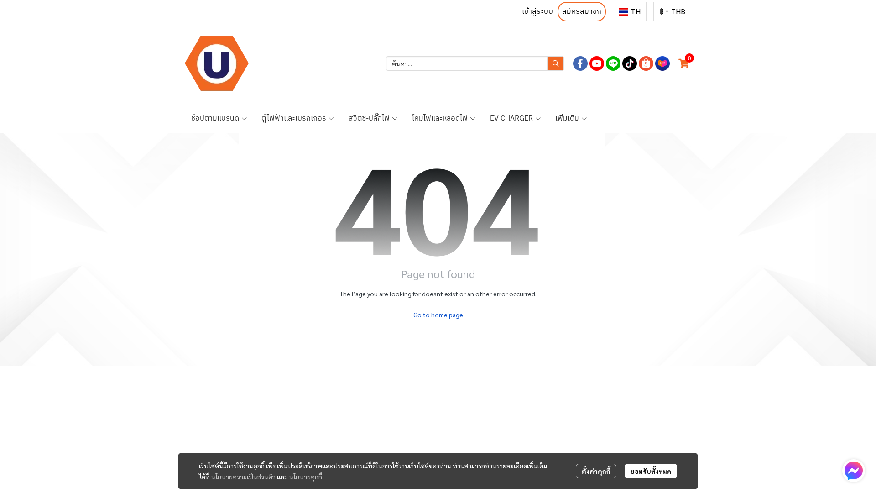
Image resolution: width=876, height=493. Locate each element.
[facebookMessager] (854, 471)
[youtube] (596, 63)
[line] (613, 63)
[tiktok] (629, 63)
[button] (630, 11)
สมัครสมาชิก (581, 11)
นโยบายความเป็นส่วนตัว (243, 476)
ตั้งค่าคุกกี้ (596, 471)
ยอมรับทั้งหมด (651, 471)
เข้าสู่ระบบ (537, 11)
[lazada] (662, 63)
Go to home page (438, 314)
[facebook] (580, 63)
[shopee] (646, 63)
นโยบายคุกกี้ (305, 476)
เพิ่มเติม (568, 118)
